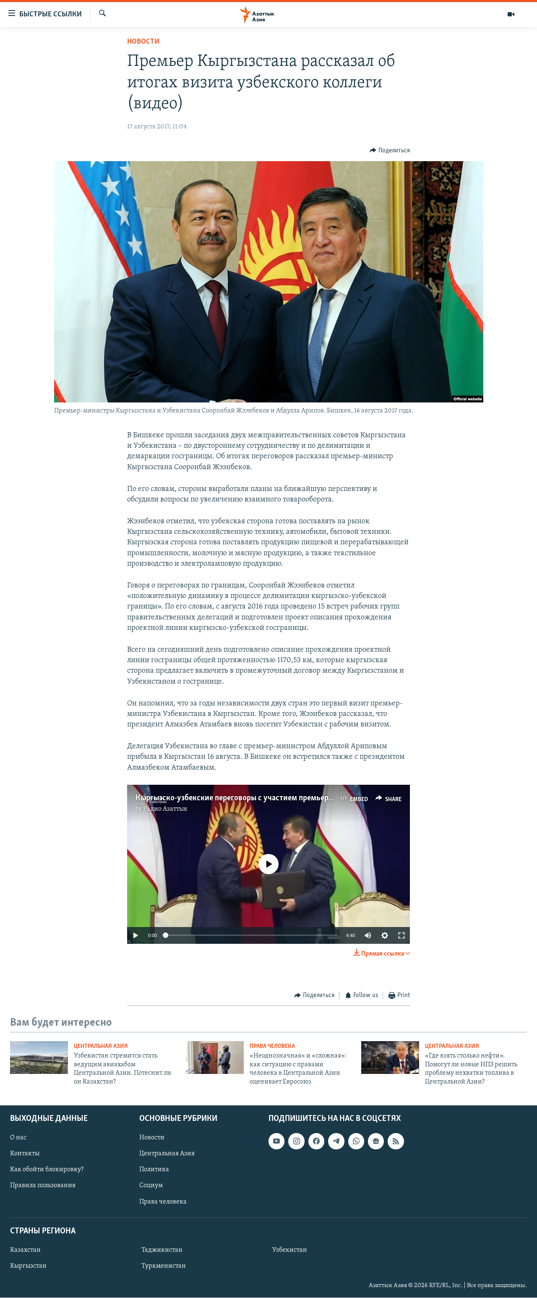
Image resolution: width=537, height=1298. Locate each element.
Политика (154, 1169)
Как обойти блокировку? (46, 1169)
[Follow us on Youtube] (276, 1141)
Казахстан (25, 1250)
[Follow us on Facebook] (316, 1141)
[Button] (390, 150)
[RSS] (396, 1141)
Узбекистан (289, 1250)
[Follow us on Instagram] (296, 1141)
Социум (151, 1186)
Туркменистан (163, 1266)
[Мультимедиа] (511, 14)
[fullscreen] (401, 935)
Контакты (24, 1153)
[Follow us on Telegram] (336, 1141)
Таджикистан (161, 1250)
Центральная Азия (101, 1046)
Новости (143, 42)
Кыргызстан (28, 1266)
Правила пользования (43, 1186)
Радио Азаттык (165, 809)
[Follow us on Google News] (376, 1141)
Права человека (272, 1046)
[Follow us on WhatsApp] (356, 1141)
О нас (18, 1137)
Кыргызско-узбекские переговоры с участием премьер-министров (253, 798)
